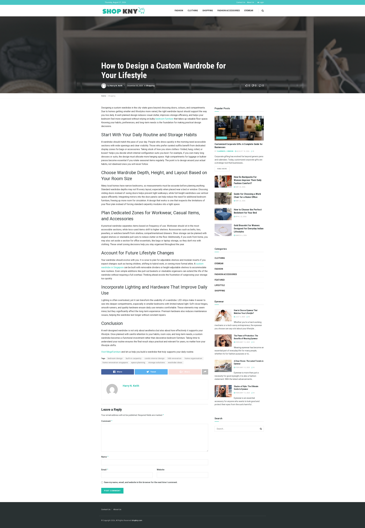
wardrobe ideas (175, 363)
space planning (138, 363)
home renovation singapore (115, 363)
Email (104, 469)
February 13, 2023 (242, 342)
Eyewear (248, 10)
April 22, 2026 (240, 217)
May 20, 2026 (240, 187)
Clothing (193, 10)
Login (261, 2)
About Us (250, 2)
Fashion (179, 10)
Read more (222, 169)
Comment (106, 421)
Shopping (207, 10)
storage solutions (156, 363)
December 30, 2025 (135, 86)
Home (103, 96)
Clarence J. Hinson (225, 151)
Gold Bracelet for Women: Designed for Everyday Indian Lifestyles (248, 228)
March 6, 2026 (241, 235)
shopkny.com (137, 520)
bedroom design (115, 358)
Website (160, 469)
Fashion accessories (228, 10)
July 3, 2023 (240, 317)
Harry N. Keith (116, 86)
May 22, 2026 (240, 201)
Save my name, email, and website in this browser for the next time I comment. (141, 482)
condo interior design (155, 358)
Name (105, 456)
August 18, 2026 (242, 151)
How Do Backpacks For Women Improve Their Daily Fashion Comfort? (247, 180)
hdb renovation (175, 358)
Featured (220, 280)
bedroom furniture (164, 118)
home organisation (193, 358)
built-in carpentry (133, 358)
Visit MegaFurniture (111, 351)
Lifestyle (220, 285)
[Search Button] (261, 429)
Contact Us (240, 2)
